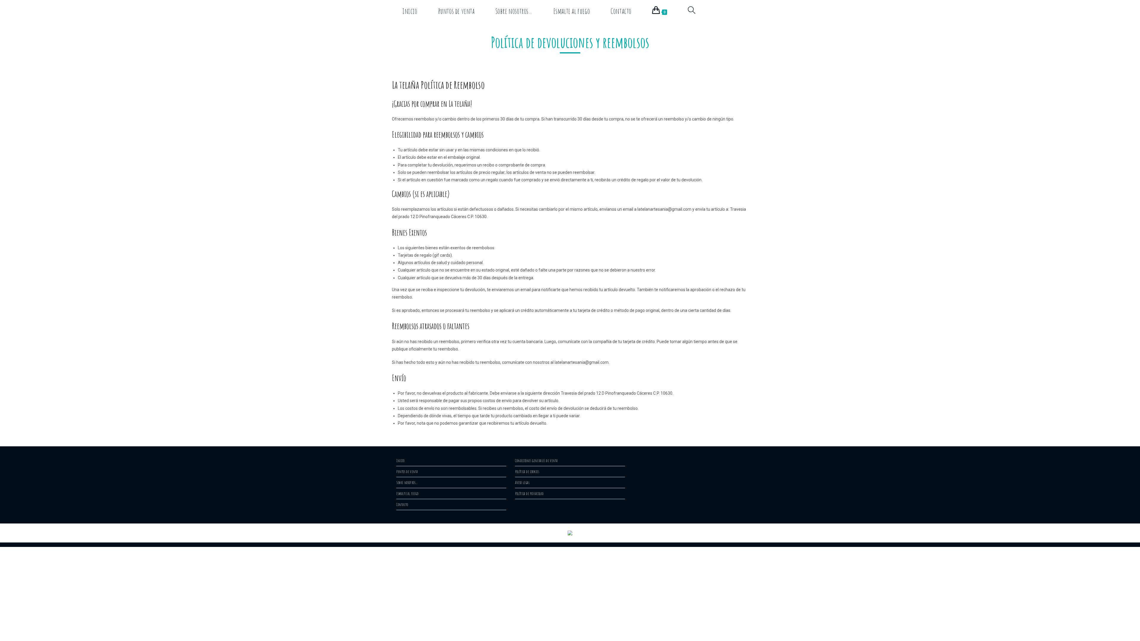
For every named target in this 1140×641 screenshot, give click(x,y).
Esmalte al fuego (407, 493)
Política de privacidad (529, 493)
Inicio (400, 460)
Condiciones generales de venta (536, 460)
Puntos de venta (407, 471)
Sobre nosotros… (407, 482)
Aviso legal (522, 482)
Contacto (402, 504)
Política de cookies (527, 471)
